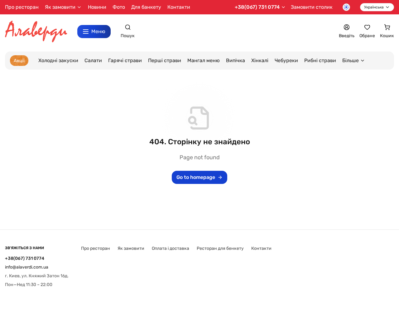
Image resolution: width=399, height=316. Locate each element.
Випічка (235, 60)
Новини (97, 7)
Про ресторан (22, 7)
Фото (119, 7)
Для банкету (146, 7)
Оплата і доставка (170, 248)
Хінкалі (259, 60)
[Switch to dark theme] (346, 7)
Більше (350, 60)
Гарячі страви (125, 60)
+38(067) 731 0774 (257, 7)
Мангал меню (203, 60)
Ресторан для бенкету (220, 248)
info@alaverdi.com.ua (26, 267)
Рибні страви (320, 60)
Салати (93, 60)
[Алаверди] (36, 32)
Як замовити (131, 248)
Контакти (178, 7)
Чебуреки (286, 60)
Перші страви (164, 60)
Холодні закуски (58, 60)
